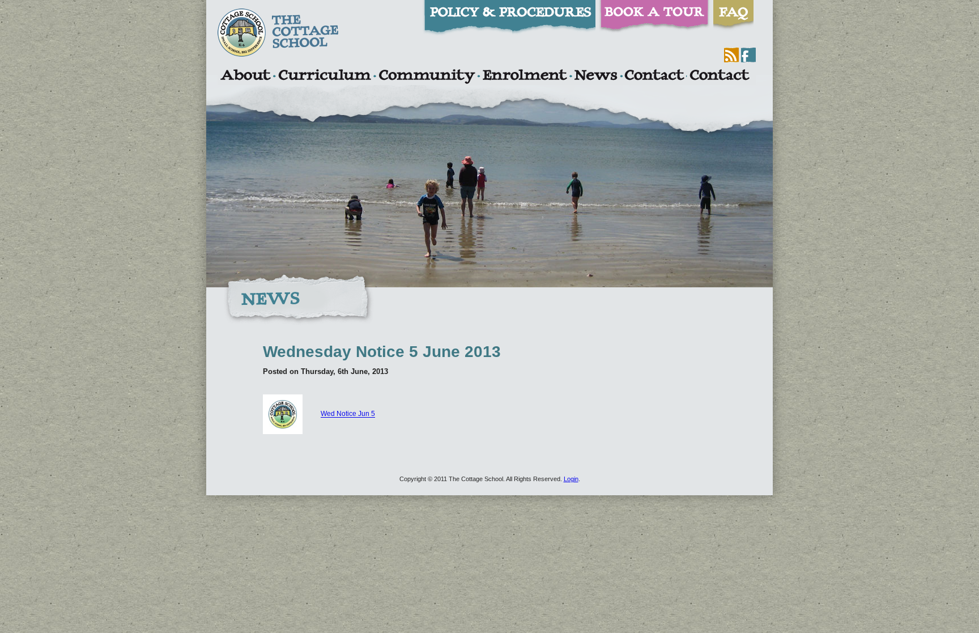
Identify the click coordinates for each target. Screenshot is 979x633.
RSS (731, 55)
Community (426, 76)
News (595, 76)
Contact (654, 76)
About (245, 76)
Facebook (748, 55)
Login (571, 478)
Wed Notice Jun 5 (348, 414)
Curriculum (324, 76)
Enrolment (524, 76)
